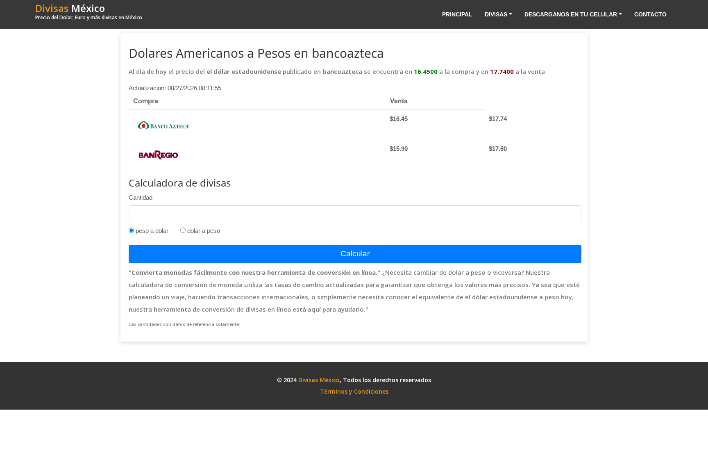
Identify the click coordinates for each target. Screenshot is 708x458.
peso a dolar (151, 230)
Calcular (355, 253)
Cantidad (140, 197)
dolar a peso (203, 230)
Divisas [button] (496, 14)
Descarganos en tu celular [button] (570, 14)
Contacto (650, 14)
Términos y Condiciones (354, 391)
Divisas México (319, 380)
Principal (457, 14)
